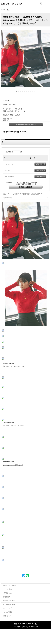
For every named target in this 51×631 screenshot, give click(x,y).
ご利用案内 (6, 597)
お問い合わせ (7, 197)
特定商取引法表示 (9, 600)
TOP (3, 10)
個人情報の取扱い (9, 604)
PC (36, 623)
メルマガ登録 (7, 612)
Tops (8, 10)
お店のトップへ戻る (9, 585)
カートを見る (7, 589)
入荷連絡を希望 (40, 164)
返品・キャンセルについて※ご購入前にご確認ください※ (22, 194)
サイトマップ (7, 608)
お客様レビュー (8, 593)
